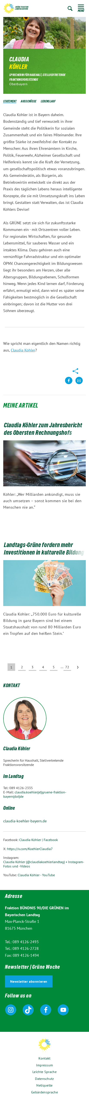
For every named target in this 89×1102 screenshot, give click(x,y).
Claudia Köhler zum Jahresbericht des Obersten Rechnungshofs (43, 429)
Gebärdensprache (44, 1092)
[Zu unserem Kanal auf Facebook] (45, 1010)
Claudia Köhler (23, 350)
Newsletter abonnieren (29, 981)
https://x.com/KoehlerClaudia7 (30, 849)
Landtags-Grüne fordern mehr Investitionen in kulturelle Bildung (44, 549)
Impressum (44, 1065)
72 (67, 667)
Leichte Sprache (44, 1072)
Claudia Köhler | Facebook (38, 840)
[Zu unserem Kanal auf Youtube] (63, 1010)
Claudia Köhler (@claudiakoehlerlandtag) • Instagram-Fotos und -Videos (43, 864)
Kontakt (44, 1058)
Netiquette (44, 1085)
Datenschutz (44, 1078)
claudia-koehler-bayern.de (25, 821)
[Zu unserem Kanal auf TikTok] (28, 1010)
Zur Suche (70, 8)
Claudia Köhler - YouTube (36, 875)
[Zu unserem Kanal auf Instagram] (10, 1010)
